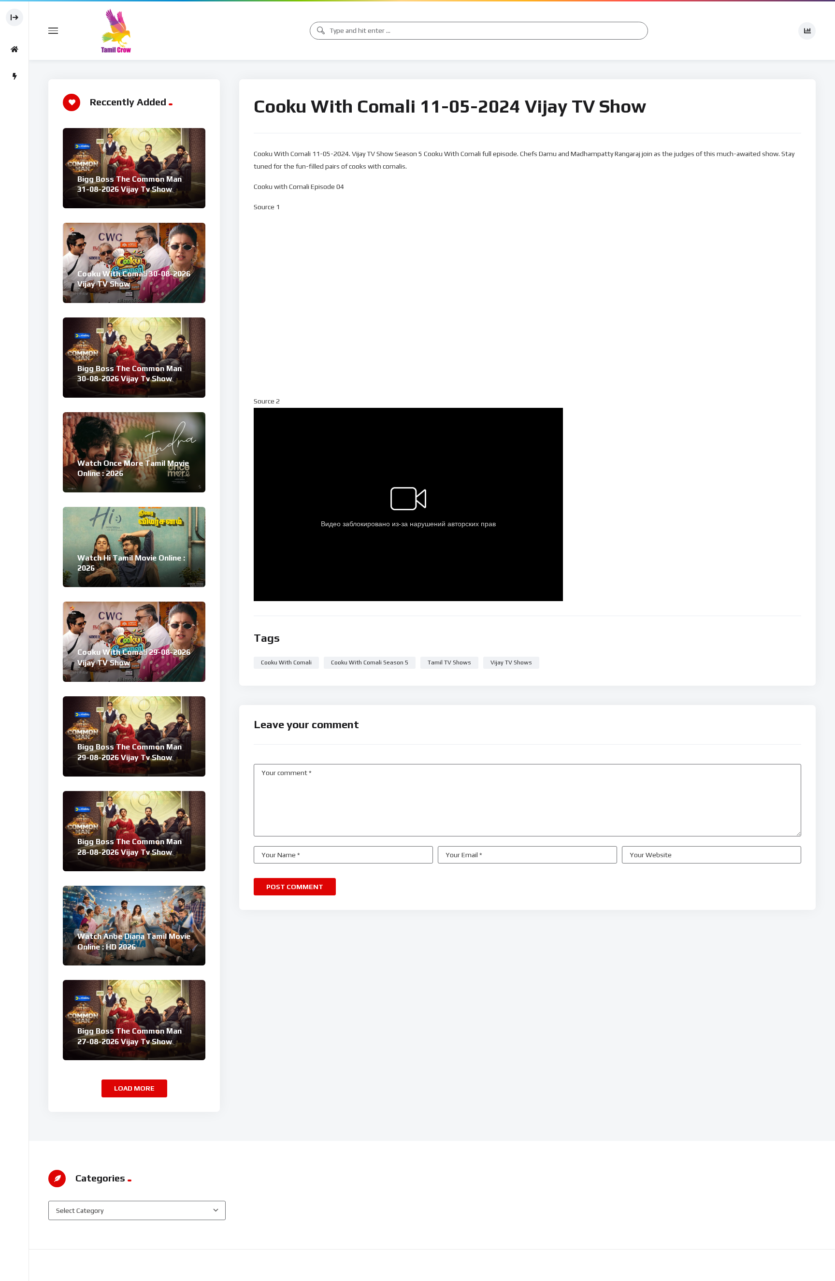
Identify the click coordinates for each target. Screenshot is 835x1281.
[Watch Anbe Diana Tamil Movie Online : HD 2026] (134, 926)
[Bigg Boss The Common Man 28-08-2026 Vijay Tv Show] (134, 831)
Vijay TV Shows (511, 662)
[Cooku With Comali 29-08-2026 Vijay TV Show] (134, 642)
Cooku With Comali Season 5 (369, 662)
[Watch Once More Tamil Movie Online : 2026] (134, 452)
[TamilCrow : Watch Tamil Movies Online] (115, 30)
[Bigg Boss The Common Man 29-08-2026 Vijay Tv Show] (134, 736)
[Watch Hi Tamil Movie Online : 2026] (134, 547)
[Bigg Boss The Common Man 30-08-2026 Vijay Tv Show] (134, 357)
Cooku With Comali (286, 662)
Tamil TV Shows (449, 662)
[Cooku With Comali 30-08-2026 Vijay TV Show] (134, 263)
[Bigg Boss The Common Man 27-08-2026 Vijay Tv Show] (134, 1020)
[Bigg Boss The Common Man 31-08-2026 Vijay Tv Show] (134, 168)
